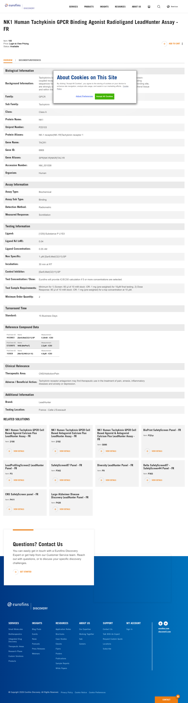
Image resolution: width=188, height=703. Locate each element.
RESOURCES (62, 623)
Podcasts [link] (36, 644)
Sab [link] (80, 639)
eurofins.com (163, 629)
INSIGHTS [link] (104, 7)
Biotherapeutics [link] (15, 634)
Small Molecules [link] (15, 629)
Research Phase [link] (15, 652)
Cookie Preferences (97, 693)
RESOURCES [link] (120, 7)
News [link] (34, 639)
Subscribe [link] (107, 649)
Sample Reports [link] (62, 664)
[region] (95, 86)
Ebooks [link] (59, 644)
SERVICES (13, 623)
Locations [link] (107, 644)
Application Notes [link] (63, 629)
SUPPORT (108, 623)
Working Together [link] (86, 634)
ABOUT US (84, 623)
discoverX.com (164, 632)
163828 (10, 354)
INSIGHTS (37, 623)
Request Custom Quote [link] (113, 639)
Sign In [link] (129, 629)
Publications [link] (61, 659)
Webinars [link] (36, 654)
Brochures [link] (60, 634)
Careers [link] (82, 644)
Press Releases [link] (38, 649)
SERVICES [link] (73, 7)
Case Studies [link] (61, 639)
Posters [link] (59, 654)
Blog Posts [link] (36, 629)
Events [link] (35, 634)
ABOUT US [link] (136, 7)
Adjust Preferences (84, 96)
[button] (178, 695)
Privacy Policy (67, 693)
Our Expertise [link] (85, 629)
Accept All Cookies (104, 96)
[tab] (7, 60)
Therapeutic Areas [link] (16, 647)
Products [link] (12, 661)
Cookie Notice (81, 693)
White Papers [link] (61, 668)
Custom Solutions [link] (15, 656)
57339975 (11, 346)
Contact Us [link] (107, 629)
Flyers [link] (58, 649)
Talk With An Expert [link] (111, 634)
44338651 (11, 338)
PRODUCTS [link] (89, 7)
